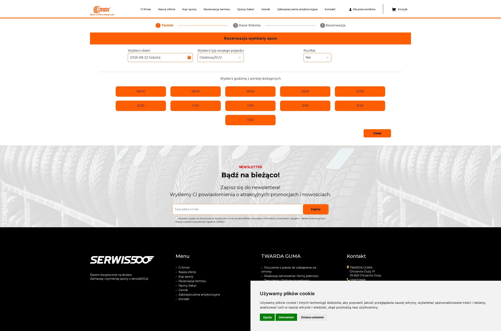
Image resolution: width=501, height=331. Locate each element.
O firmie (146, 9)
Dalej (377, 133)
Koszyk (402, 9)
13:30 (250, 120)
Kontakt (330, 9)
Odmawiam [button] (286, 317)
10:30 (140, 105)
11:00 (195, 105)
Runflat (309, 50)
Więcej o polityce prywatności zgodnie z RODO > (200, 221)
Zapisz (316, 209)
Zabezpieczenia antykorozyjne (297, 9)
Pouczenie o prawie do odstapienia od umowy (288, 269)
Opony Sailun (245, 9)
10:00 (360, 91)
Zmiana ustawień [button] (312, 317)
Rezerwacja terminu (217, 9)
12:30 (305, 105)
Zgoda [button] (267, 317)
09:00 (250, 91)
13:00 (360, 105)
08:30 (196, 91)
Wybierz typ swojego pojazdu (220, 50)
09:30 (305, 91)
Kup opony (189, 9)
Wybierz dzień (139, 50)
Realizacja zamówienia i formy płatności (289, 276)
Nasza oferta (166, 9)
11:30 (250, 105)
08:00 (141, 91)
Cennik (265, 9)
